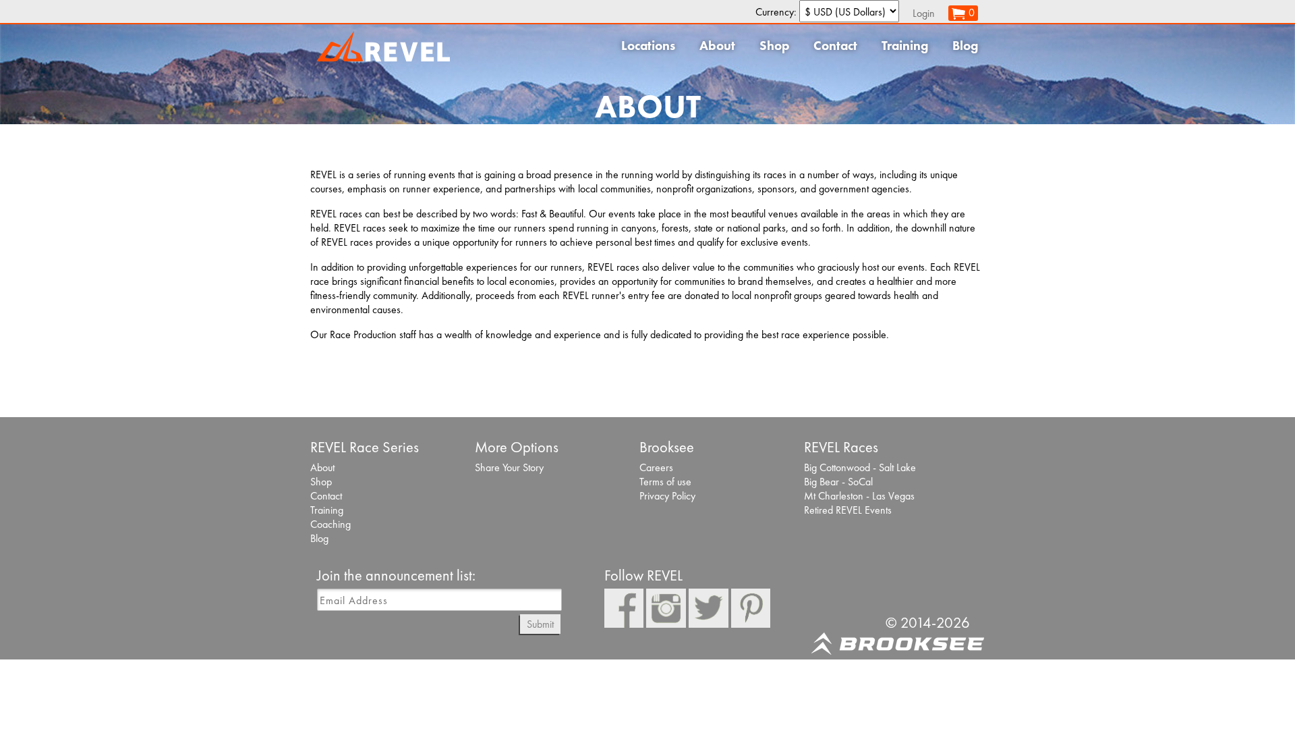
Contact (835, 45)
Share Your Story (509, 467)
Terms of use (665, 482)
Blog (965, 45)
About (717, 45)
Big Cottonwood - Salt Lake (860, 467)
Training (905, 45)
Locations (648, 45)
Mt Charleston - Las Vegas (859, 496)
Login (924, 13)
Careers (656, 467)
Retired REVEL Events (848, 510)
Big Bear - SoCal (838, 482)
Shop (774, 45)
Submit (540, 624)
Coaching (330, 524)
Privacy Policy (667, 496)
